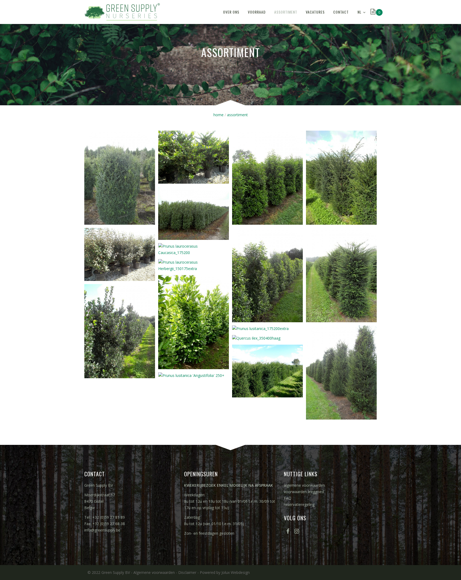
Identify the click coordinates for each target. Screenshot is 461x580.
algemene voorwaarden (304, 485)
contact (341, 12)
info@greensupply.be (102, 530)
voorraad (257, 12)
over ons (231, 12)
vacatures (315, 12)
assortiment (285, 12)
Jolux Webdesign (235, 572)
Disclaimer (187, 572)
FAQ (287, 498)
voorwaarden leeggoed (304, 491)
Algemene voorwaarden (154, 572)
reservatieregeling (299, 504)
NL (359, 12)
